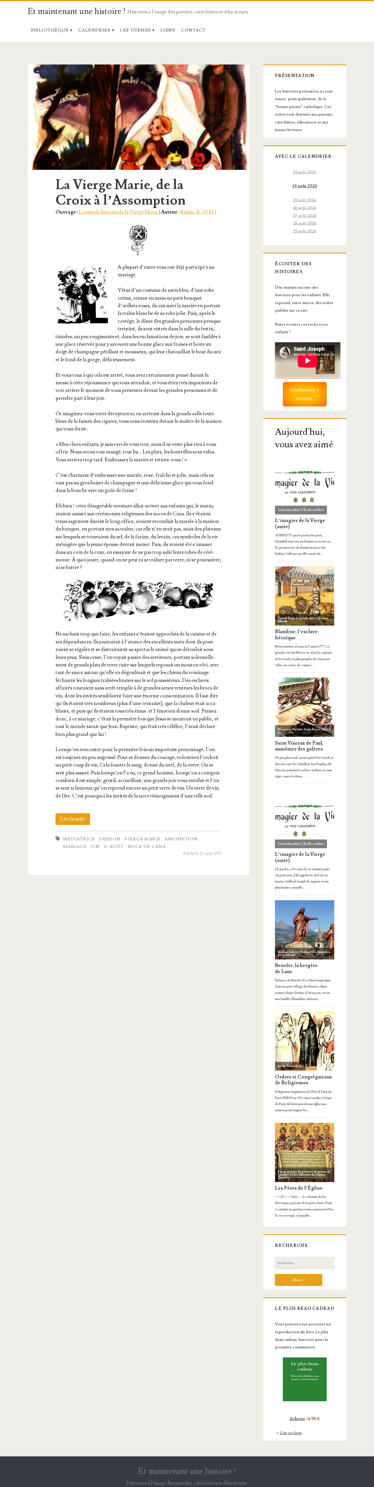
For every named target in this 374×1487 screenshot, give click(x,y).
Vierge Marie (142, 839)
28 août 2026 (304, 223)
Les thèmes (135, 30)
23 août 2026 (304, 172)
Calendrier (94, 30)
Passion (110, 839)
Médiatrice (79, 839)
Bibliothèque (50, 30)
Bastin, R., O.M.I (198, 212)
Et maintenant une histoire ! (77, 11)
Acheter (297, 1419)
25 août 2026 (304, 200)
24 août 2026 (304, 186)
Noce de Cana (147, 846)
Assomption (181, 839)
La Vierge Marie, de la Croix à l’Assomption (138, 117)
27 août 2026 (304, 215)
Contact (193, 30)
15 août (114, 846)
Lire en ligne (291, 1433)
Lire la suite (75, 820)
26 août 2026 (304, 207)
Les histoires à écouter (304, 394)
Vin (95, 846)
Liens (167, 30)
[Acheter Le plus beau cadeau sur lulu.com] (304, 1379)
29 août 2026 (304, 231)
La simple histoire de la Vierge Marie (118, 212)
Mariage (74, 846)
